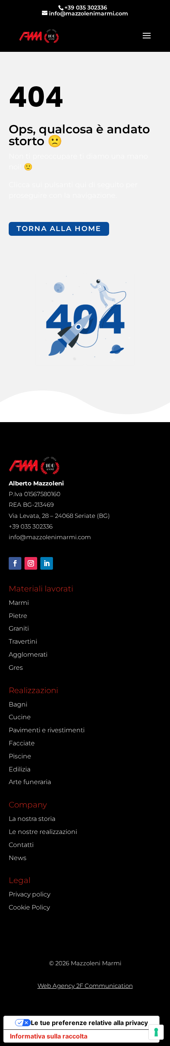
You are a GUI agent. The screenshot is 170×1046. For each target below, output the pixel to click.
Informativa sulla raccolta (48, 1036)
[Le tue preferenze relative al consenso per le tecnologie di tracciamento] (156, 1032)
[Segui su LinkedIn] (46, 563)
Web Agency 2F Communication (85, 985)
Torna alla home (59, 228)
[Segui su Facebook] (15, 563)
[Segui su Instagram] (31, 563)
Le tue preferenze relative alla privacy (89, 1023)
